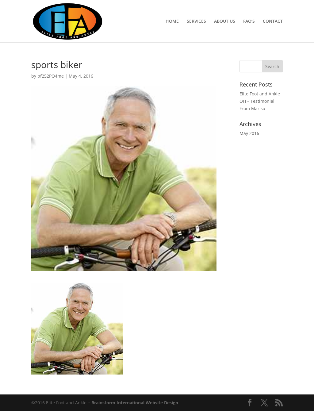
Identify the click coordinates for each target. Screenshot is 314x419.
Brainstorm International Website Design (134, 403)
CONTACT (273, 21)
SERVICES (196, 21)
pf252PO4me (50, 76)
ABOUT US (224, 21)
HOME (172, 21)
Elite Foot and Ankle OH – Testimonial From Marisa (259, 101)
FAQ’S (249, 21)
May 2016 (249, 133)
